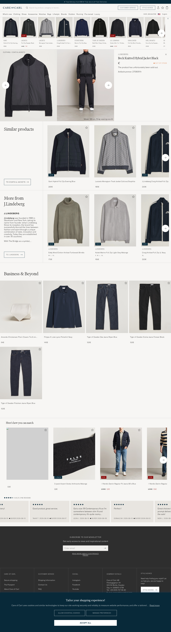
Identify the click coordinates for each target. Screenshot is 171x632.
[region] (85, 511)
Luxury (97, 14)
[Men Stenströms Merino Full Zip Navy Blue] (82, 27)
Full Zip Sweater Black (27, 43)
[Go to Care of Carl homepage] (12, 8)
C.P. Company (114, 40)
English (164, 14)
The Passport (9, 585)
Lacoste (24, 40)
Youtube (75, 589)
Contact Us (42, 585)
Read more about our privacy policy (85, 554)
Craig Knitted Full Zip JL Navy (64, 43)
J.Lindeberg (61, 40)
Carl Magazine (149, 14)
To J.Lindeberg (12, 255)
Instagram (76, 580)
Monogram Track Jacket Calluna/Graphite (45, 43)
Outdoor (71, 14)
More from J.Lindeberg (14, 201)
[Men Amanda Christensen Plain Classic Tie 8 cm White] (21, 307)
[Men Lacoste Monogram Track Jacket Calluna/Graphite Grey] (46, 27)
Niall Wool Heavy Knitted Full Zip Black (99, 43)
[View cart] (167, 7)
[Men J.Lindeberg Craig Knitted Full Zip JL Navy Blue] (64, 27)
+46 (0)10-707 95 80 (118, 590)
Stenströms (79, 40)
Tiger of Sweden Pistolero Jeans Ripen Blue (18, 403)
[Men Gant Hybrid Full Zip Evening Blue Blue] (11, 27)
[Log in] (158, 7)
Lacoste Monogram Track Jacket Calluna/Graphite (115, 181)
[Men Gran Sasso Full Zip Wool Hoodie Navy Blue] (135, 27)
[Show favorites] (162, 8)
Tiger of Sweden (98, 40)
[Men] (27, 454)
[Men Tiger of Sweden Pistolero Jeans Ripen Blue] (21, 373)
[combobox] (164, 14)
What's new (7, 14)
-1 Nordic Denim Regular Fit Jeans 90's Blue (118, 484)
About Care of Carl (11, 589)
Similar (19, 129)
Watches (42, 14)
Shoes (24, 14)
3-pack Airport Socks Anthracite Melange (70, 484)
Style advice (147, 8)
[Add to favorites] (86, 128)
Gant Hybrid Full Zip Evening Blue (61, 181)
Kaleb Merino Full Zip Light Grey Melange (111, 252)
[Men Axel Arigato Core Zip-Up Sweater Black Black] (153, 27)
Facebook (76, 585)
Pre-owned (88, 14)
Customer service (128, 8)
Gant (5, 40)
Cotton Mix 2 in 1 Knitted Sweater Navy (117, 43)
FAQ (39, 589)
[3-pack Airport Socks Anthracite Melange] (74, 481)
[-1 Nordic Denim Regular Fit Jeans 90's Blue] (121, 481)
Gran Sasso (132, 40)
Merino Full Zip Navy (81, 43)
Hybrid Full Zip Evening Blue (10, 43)
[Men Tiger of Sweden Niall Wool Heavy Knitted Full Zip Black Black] (99, 27)
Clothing (16, 14)
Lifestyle (56, 14)
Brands (64, 14)
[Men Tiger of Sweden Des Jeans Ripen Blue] (107, 307)
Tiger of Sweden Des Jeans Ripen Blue (102, 337)
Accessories (32, 14)
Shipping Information (46, 580)
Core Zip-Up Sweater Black (152, 43)
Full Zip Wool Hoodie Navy (134, 43)
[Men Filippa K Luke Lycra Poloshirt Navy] (64, 307)
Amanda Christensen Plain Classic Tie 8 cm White (18, 337)
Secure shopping (10, 580)
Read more (155, 605)
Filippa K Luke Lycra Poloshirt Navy (58, 337)
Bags (49, 14)
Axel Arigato (150, 40)
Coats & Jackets (18, 52)
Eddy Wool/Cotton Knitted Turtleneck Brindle (66, 252)
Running (79, 14)
